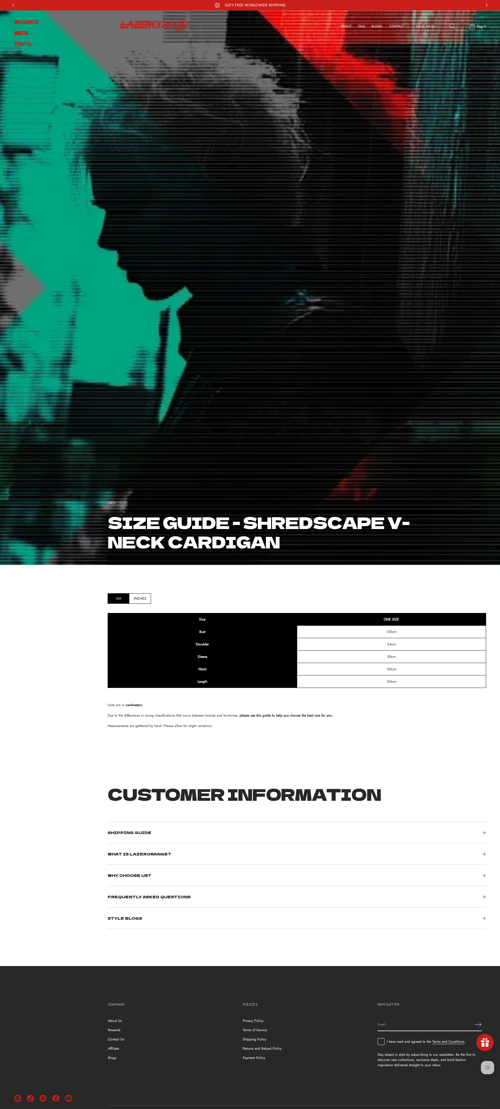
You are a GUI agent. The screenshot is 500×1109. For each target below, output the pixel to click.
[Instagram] (17, 1098)
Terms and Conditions (448, 1041)
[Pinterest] (43, 1098)
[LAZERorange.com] (154, 26)
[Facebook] (55, 1098)
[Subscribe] (478, 1024)
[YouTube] (68, 1098)
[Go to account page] (462, 27)
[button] (452, 26)
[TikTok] (30, 1098)
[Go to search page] (452, 26)
